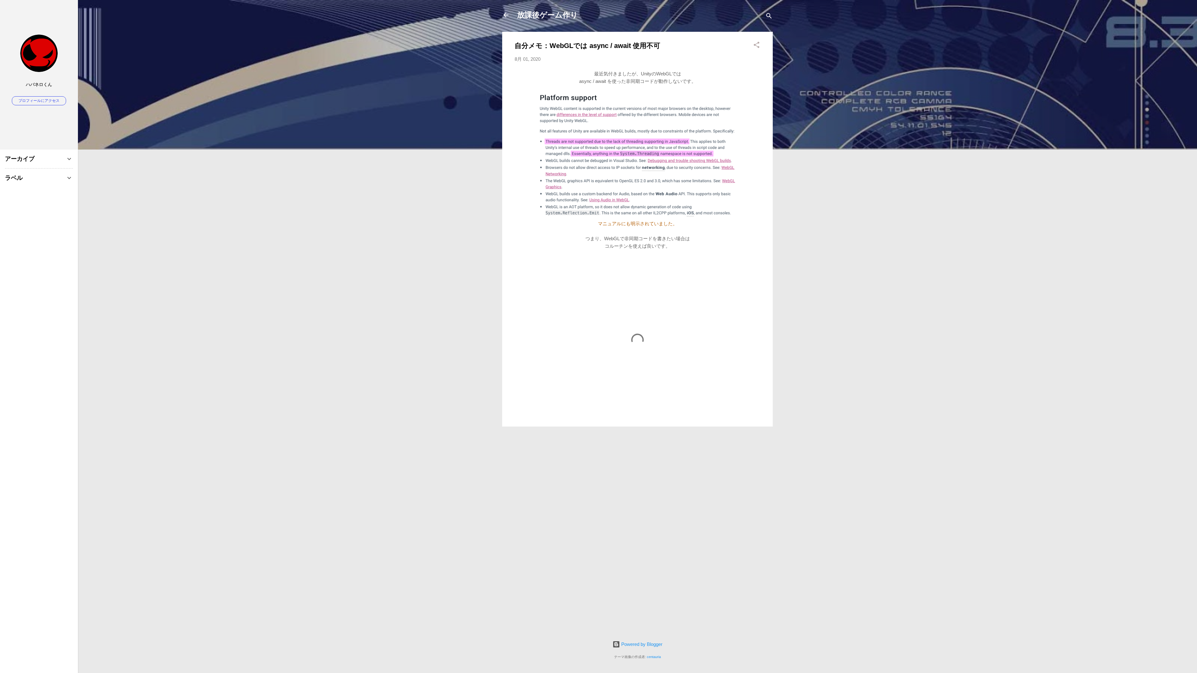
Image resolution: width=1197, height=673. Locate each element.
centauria (654, 657)
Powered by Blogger (641, 644)
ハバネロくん (39, 84)
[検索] (769, 16)
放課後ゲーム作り (547, 15)
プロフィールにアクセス (39, 100)
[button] (756, 46)
